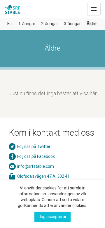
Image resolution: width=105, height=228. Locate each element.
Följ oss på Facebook (36, 156)
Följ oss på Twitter (33, 146)
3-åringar (72, 23)
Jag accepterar (52, 216)
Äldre (92, 23)
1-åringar (26, 23)
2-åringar (49, 23)
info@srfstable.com (35, 166)
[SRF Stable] (12, 7)
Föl (10, 23)
